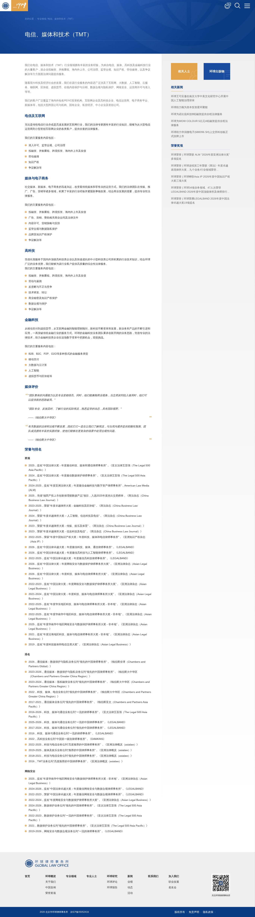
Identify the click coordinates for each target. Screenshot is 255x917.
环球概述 (50, 876)
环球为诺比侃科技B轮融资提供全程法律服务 (196, 114)
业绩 (130, 881)
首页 (27, 876)
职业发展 (174, 881)
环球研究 (112, 876)
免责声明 (194, 911)
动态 (130, 887)
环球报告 (112, 887)
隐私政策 (208, 911)
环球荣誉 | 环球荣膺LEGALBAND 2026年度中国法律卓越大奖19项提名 (200, 200)
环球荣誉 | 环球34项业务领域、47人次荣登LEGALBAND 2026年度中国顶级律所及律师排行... (200, 189)
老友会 (172, 887)
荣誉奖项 (50, 892)
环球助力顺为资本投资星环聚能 (189, 107)
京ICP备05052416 (79, 912)
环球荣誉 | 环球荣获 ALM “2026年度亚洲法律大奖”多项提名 (200, 156)
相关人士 (184, 71)
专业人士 (91, 876)
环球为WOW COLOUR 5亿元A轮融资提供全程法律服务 (199, 123)
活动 (130, 892)
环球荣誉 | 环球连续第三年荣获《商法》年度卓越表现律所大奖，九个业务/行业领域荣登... (199, 167)
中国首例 (50, 887)
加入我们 (174, 876)
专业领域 (41, 19)
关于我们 (50, 881)
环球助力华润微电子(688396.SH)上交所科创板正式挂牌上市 (199, 134)
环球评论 (112, 881)
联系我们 (153, 876)
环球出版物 (216, 71)
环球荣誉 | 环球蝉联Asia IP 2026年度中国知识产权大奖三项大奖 (200, 178)
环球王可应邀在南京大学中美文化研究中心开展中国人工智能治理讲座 (199, 98)
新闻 (130, 876)
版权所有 (180, 911)
